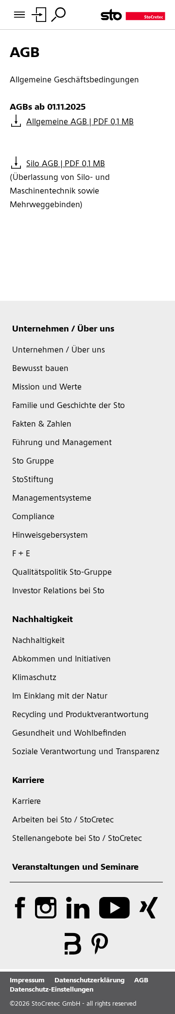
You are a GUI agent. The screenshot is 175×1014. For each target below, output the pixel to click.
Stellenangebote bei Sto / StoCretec (77, 839)
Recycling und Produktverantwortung (80, 715)
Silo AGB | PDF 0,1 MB (65, 164)
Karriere (28, 781)
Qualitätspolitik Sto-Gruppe (62, 572)
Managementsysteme (51, 498)
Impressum (27, 980)
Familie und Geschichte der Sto (68, 406)
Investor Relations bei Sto (58, 591)
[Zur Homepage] (133, 14)
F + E (21, 554)
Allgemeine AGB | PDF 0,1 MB (80, 122)
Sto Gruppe (33, 461)
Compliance (33, 517)
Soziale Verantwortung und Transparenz (85, 752)
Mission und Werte (47, 387)
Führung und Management (62, 443)
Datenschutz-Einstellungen (51, 990)
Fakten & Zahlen (41, 424)
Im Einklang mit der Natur (59, 696)
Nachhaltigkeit (42, 620)
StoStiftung (32, 480)
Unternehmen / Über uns (63, 329)
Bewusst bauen (40, 369)
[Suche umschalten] (58, 14)
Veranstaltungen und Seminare (75, 867)
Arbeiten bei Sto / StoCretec (63, 820)
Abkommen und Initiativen (61, 659)
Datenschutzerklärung (89, 980)
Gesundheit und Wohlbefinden (69, 733)
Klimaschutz (34, 678)
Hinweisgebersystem (50, 535)
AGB (141, 980)
